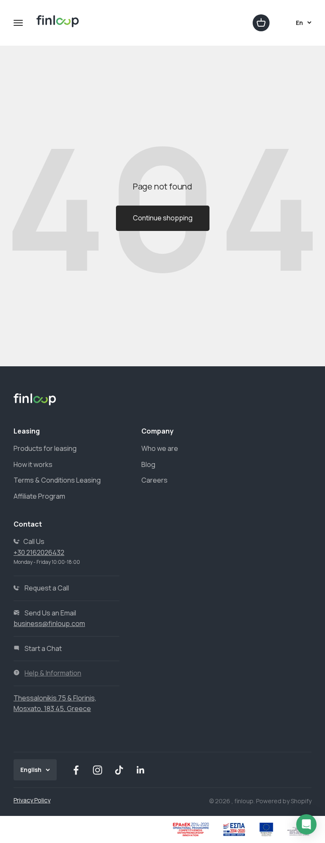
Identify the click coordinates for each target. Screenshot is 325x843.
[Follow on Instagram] (97, 770)
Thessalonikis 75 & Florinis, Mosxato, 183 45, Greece (55, 703)
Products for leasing (45, 448)
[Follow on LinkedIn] (140, 770)
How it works (33, 464)
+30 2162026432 (39, 552)
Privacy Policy (32, 800)
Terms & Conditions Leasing (57, 480)
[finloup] (57, 23)
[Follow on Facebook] (76, 770)
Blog (148, 464)
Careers (154, 480)
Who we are (159, 448)
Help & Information (53, 673)
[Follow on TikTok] (119, 770)
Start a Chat (43, 648)
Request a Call (47, 588)
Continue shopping (163, 217)
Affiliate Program (39, 496)
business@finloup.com (49, 623)
